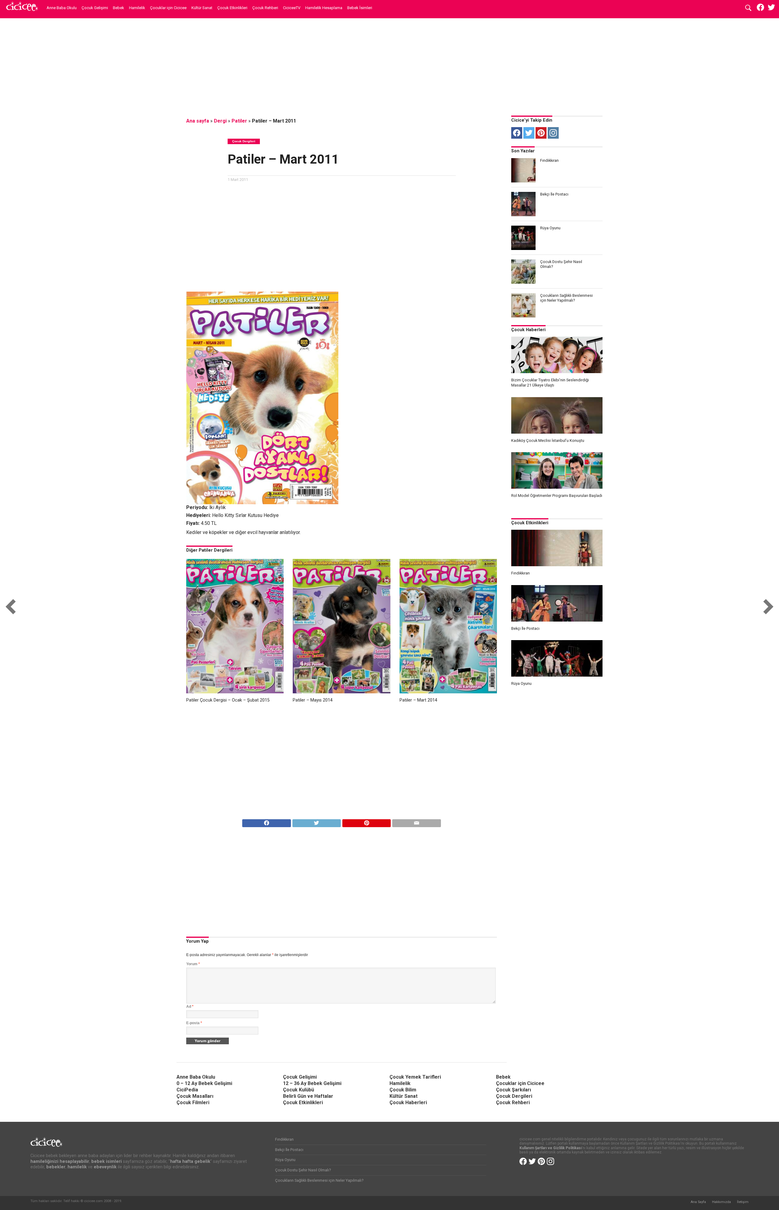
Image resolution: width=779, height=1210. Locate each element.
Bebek (118, 7)
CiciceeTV (291, 7)
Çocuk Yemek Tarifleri (415, 1077)
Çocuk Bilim (403, 1090)
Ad (190, 1006)
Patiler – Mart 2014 (418, 700)
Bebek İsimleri (359, 7)
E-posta (194, 1023)
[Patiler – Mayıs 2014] (341, 692)
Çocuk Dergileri (514, 1096)
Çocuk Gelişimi (95, 7)
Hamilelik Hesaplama (323, 7)
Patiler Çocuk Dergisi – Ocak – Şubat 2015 (228, 700)
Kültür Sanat (201, 7)
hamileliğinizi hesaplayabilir (59, 1161)
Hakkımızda (721, 1202)
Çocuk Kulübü (298, 1090)
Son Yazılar (523, 151)
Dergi (220, 121)
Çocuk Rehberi (265, 7)
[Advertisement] (389, 65)
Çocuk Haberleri (528, 329)
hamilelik (77, 1167)
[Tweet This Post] (316, 821)
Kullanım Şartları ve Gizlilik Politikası (550, 1148)
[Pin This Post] (366, 821)
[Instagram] (553, 133)
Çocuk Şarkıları (513, 1090)
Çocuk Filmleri (192, 1102)
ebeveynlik (105, 1167)
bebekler (55, 1167)
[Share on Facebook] (266, 821)
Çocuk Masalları (194, 1096)
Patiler (239, 121)
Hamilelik (137, 7)
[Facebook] (516, 133)
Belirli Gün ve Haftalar (308, 1096)
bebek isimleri (106, 1161)
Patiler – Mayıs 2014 (313, 700)
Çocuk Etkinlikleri (232, 7)
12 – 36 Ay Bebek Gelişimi (312, 1083)
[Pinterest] (541, 133)
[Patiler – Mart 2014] (448, 692)
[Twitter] (528, 133)
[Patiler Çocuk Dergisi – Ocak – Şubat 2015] (235, 692)
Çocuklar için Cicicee (168, 7)
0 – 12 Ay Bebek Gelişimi (204, 1083)
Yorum (193, 964)
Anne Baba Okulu (62, 7)
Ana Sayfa (698, 1202)
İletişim (743, 1202)
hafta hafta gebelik (190, 1161)
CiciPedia (187, 1090)
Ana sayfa (197, 121)
